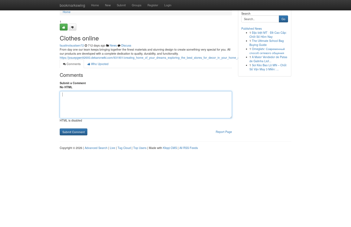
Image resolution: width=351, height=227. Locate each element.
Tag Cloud (124, 148)
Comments (73, 64)
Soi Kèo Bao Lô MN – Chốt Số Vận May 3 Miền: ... (267, 67)
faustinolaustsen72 (72, 45)
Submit (121, 5)
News (113, 45)
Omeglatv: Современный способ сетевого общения (267, 51)
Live (112, 148)
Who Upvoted (99, 64)
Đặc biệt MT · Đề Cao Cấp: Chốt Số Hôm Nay (268, 34)
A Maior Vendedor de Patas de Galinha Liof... (268, 59)
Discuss (126, 45)
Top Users (139, 148)
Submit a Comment (73, 83)
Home (95, 5)
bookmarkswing (72, 5)
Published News (251, 28)
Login (167, 5)
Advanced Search (96, 148)
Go (283, 19)
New (108, 5)
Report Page (224, 132)
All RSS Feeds (188, 148)
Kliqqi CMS (170, 148)
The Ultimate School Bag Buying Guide (266, 43)
